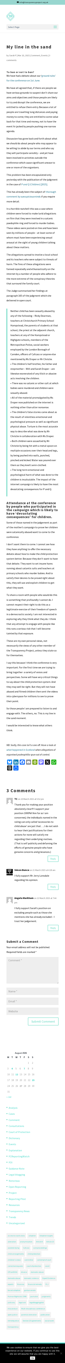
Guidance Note (16, 1168)
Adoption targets (46, 1235)
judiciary (11, 1302)
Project (13, 1192)
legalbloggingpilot (37, 1302)
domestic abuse (37, 1272)
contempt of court (44, 1260)
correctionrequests (15, 1266)
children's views (14, 1260)
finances (20, 1284)
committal (28, 1260)
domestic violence (31, 1278)
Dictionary (14, 1138)
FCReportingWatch (19, 1156)
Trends (12, 1217)
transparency (13, 1327)
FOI (10, 1162)
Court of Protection (19, 1132)
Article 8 (39, 1241)
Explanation (15, 1150)
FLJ (47, 1284)
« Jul (8, 1096)
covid (47, 1266)
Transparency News (19, 1211)
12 (16, 1074)
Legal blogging (17, 1174)
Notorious (14, 1180)
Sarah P (12, 55)
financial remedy (35, 1284)
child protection (34, 1254)
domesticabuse (14, 1278)
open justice (12, 1314)
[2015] (34, 184)
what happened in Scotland (20, 749)
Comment (35, 55)
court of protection (34, 1266)
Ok (32, 1358)
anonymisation (26, 1241)
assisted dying (13, 1248)
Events (44, 55)
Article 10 (50, 1241)
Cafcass (26, 1248)
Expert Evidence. (49, 1278)
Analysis (13, 1107)
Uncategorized (17, 1223)
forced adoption (14, 1290)
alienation (12, 1241)
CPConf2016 (12, 1272)
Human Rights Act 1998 (17, 1296)
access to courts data (16, 1235)
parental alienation (29, 1314)
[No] (61, 1353)
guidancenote (29, 1290)
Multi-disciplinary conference (33, 1308)
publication (45, 1314)
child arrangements (16, 1254)
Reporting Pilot (17, 1199)
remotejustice (13, 1320)
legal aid (22, 1302)
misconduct (13, 1308)
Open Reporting (17, 1186)
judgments (46, 1296)
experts (10, 1284)
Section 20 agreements (32, 1320)
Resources (14, 1205)
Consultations (16, 1126)
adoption (32, 1235)
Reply (53, 858)
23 (33, 1080)
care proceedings (40, 1248)
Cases (12, 1113)
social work (49, 1320)
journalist (34, 1296)
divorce (24, 1272)
